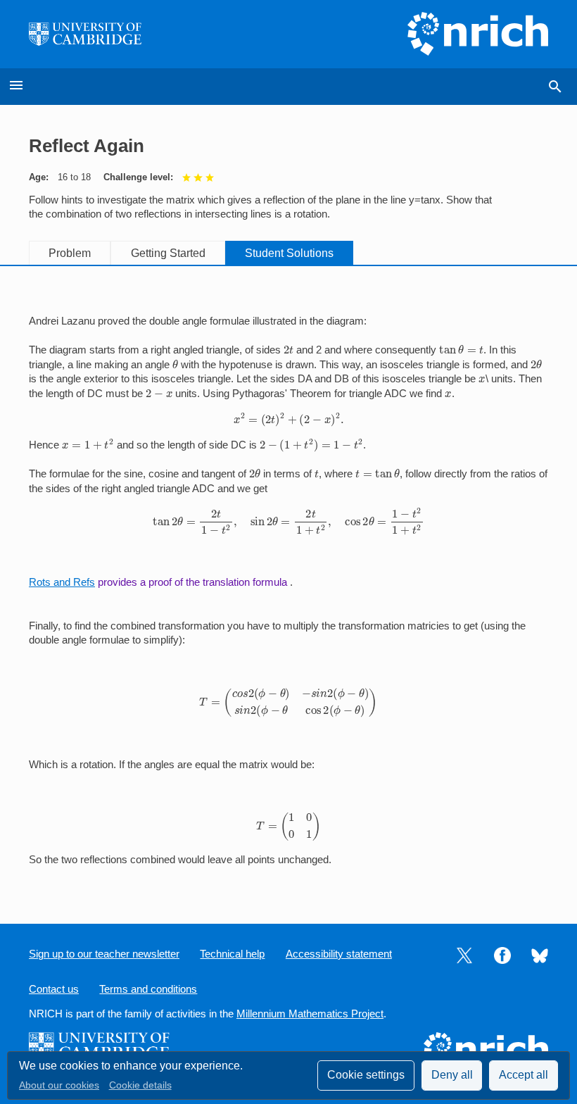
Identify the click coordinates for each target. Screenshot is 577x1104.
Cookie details (140, 1085)
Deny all (452, 1075)
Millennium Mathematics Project (309, 1014)
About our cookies (59, 1085)
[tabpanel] (288, 583)
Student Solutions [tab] (289, 253)
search (555, 86)
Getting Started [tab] (168, 253)
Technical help (232, 954)
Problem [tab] (70, 253)
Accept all (523, 1075)
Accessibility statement (339, 954)
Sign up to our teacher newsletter (104, 954)
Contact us (54, 989)
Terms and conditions (148, 989)
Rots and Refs (62, 582)
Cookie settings (366, 1075)
